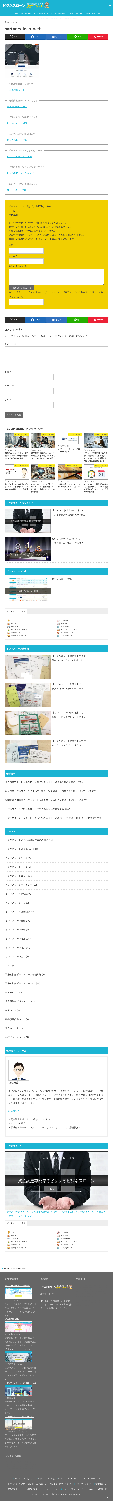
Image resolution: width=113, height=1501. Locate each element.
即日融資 (64, 621)
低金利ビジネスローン (93, 13)
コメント (10, 344)
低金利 (14, 624)
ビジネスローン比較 (41, 13)
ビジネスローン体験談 (18, 894)
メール (13, 256)
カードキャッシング (19, 636)
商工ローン (12, 1010)
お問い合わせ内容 (18, 266)
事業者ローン (16, 633)
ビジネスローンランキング (20, 173)
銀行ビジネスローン (69, 630)
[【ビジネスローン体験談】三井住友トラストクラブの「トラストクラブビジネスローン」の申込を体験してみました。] (28, 751)
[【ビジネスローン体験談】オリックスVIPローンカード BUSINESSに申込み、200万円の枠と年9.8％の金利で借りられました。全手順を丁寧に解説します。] (28, 695)
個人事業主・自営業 (19, 630)
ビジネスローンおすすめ (22, 13)
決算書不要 (65, 627)
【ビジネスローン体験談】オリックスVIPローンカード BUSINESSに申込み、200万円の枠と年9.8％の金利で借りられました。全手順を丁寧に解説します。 (69, 687)
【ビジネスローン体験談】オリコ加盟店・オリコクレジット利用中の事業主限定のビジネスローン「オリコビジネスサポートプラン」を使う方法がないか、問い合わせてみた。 (69, 715)
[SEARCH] (110, 4)
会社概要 (44, 1301)
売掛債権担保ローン (17, 107)
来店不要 (14, 627)
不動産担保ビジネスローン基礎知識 (25, 974)
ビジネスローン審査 (75, 13)
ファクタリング (67, 636)
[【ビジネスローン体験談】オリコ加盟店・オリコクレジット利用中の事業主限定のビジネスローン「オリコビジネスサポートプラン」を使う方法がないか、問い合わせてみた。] (28, 723)
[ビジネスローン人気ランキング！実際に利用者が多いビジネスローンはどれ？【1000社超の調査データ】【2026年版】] (28, 549)
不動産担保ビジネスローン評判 (22, 983)
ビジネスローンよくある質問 (22, 849)
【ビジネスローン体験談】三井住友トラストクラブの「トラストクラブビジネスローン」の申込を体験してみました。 (69, 744)
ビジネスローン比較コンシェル (51, 1494)
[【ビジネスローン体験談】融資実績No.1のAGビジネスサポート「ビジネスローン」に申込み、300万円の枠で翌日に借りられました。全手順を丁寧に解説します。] (28, 667)
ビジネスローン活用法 (18, 939)
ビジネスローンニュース (19, 876)
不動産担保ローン (16, 90)
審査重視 (64, 624)
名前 (12, 245)
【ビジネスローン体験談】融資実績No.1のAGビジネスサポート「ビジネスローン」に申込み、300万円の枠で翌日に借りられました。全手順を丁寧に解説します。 (69, 659)
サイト (8, 399)
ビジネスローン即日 (58, 13)
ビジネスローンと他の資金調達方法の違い (29, 840)
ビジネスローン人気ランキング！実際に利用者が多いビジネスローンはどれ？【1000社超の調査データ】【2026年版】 (69, 541)
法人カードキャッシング (19, 1028)
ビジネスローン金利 (17, 956)
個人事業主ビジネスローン (47, 18)
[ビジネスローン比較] (28, 589)
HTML (12, 211)
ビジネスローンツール (18, 858)
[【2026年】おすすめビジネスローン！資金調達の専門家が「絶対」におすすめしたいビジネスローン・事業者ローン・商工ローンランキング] (28, 521)
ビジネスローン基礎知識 (20, 912)
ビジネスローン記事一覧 (68, 18)
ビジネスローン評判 (17, 948)
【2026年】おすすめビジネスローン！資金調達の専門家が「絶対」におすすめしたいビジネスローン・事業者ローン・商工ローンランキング (69, 513)
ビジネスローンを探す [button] (16, 611)
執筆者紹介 (14, 1111)
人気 (13, 621)
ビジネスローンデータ (18, 867)
